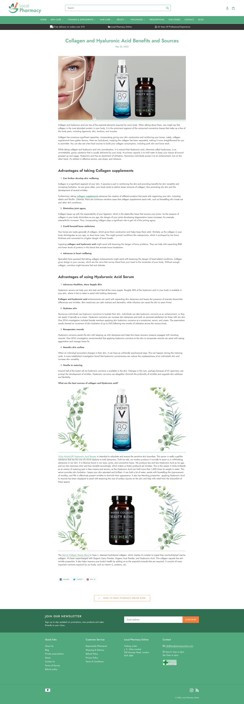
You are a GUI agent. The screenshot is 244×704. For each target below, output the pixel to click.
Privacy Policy (92, 657)
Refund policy (51, 669)
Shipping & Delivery (95, 650)
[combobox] (118, 8)
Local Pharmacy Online (121, 26)
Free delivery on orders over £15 (69, 26)
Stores (48, 657)
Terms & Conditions (95, 661)
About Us (49, 646)
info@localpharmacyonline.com (179, 646)
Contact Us (50, 661)
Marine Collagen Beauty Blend (75, 555)
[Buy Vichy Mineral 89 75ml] (122, 450)
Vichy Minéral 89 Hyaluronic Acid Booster (77, 456)
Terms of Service (52, 665)
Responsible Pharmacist (96, 646)
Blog (47, 650)
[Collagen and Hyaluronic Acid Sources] (122, 119)
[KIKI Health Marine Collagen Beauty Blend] (122, 549)
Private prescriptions (54, 653)
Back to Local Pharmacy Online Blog (124, 598)
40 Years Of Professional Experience (173, 26)
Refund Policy (92, 653)
